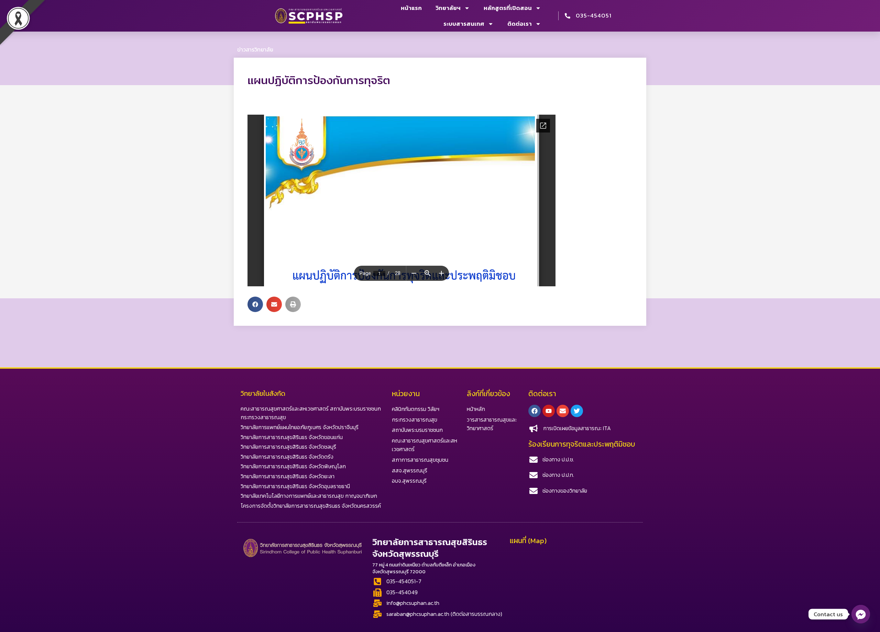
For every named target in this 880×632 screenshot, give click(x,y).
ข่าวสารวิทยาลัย (255, 49)
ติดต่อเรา (519, 23)
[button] (255, 304)
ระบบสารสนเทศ (463, 23)
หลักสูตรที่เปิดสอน (508, 7)
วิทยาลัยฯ (448, 7)
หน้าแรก (411, 7)
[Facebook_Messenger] (860, 614)
